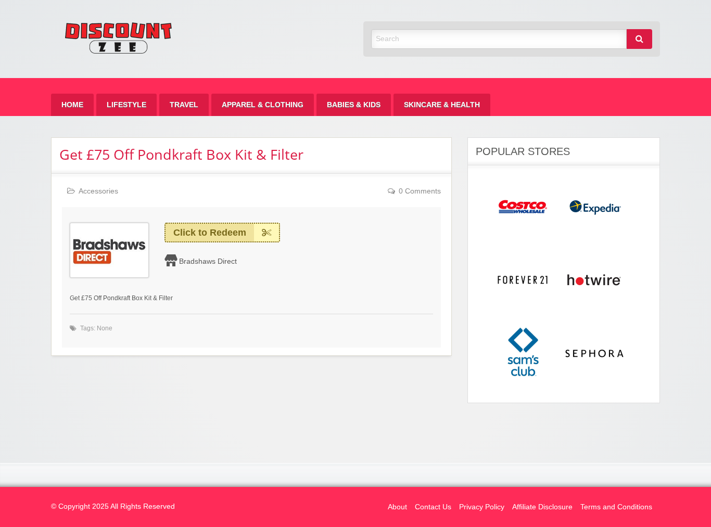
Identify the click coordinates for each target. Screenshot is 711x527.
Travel (184, 105)
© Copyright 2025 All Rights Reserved (113, 506)
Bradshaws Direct (208, 261)
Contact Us (433, 507)
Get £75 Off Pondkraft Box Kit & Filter (181, 154)
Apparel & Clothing (262, 105)
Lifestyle (126, 105)
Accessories (98, 191)
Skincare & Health (442, 105)
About (397, 507)
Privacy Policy (481, 507)
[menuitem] (72, 105)
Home (72, 105)
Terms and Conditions (616, 507)
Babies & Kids (353, 105)
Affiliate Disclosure (542, 507)
